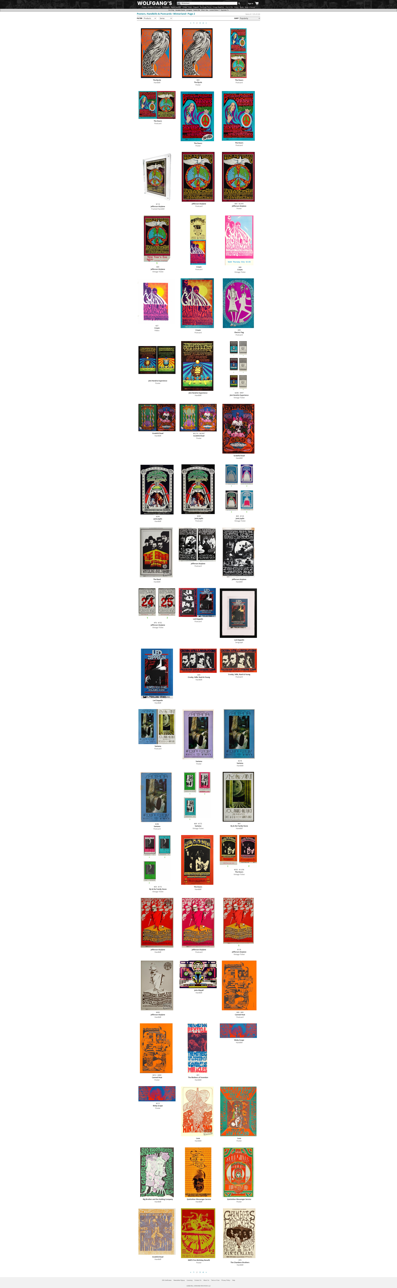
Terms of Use (215, 1280)
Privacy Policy (225, 1280)
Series (162, 18)
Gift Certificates (167, 1280)
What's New (204, 10)
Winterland (179, 13)
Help (233, 1280)
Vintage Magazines (218, 7)
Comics (236, 7)
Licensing (189, 1280)
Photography (166, 7)
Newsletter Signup (179, 1280)
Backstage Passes (206, 7)
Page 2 (191, 13)
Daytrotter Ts (225, 10)
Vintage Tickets (187, 7)
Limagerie (189, 10)
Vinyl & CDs (229, 7)
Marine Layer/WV (176, 7)
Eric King (171, 10)
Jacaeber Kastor (180, 10)
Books (242, 7)
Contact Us (197, 1280)
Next (206, 23)
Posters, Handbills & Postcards (151, 7)
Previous (190, 23)
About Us (206, 1280)
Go (239, 3)
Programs (196, 7)
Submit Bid (196, 10)
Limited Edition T (214, 10)
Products (147, 18)
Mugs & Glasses (250, 7)
